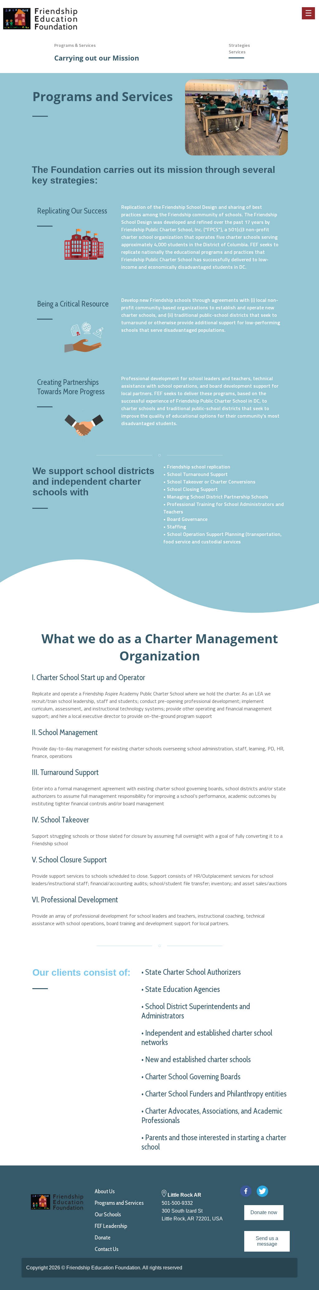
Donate (103, 1237)
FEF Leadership (111, 1226)
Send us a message (267, 1241)
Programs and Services (119, 1202)
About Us (105, 1191)
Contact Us (106, 1249)
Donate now (263, 1212)
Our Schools (108, 1214)
